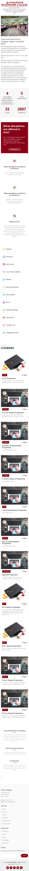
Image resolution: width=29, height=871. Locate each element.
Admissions (5, 817)
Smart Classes (10, 294)
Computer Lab (10, 325)
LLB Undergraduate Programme (14, 510)
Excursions (9, 256)
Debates (8, 279)
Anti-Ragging (5, 840)
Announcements (6, 823)
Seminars (9, 249)
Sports (8, 302)
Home (4, 808)
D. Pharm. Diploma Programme (13, 479)
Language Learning (12, 332)
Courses (4, 814)
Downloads (5, 831)
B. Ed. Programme (9, 378)
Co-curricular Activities (13, 272)
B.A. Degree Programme (11, 607)
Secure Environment (12, 287)
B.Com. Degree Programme (12, 680)
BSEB (3, 837)
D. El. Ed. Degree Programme (13, 413)
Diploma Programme (10, 575)
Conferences (10, 317)
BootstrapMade (17, 864)
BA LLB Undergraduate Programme (10, 542)
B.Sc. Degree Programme (11, 646)
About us (4, 811)
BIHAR (4, 834)
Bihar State (5, 843)
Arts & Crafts (10, 264)
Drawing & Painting (12, 310)
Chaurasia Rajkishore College (14, 4)
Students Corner (6, 820)
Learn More (14, 149)
